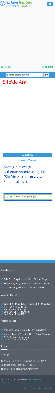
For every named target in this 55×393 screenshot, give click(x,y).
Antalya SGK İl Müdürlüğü (16, 307)
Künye (7, 354)
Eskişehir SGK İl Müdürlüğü (16, 311)
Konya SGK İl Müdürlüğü (15, 309)
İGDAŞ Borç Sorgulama (15, 283)
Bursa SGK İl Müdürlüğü (40, 304)
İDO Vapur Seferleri (36, 287)
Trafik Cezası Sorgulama (15, 339)
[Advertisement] (27, 36)
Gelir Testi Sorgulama (14, 279)
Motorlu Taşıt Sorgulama (34, 329)
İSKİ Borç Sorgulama (13, 287)
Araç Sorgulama (11, 329)
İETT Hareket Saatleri (39, 283)
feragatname (6, 382)
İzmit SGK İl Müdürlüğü (14, 304)
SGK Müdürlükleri (9, 294)
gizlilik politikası (35, 380)
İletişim (4, 346)
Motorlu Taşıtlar (8, 320)
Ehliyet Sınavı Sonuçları (40, 334)
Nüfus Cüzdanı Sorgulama (40, 279)
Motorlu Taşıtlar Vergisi (15, 334)
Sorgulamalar (7, 270)
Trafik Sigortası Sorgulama (16, 337)
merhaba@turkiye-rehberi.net (24, 368)
